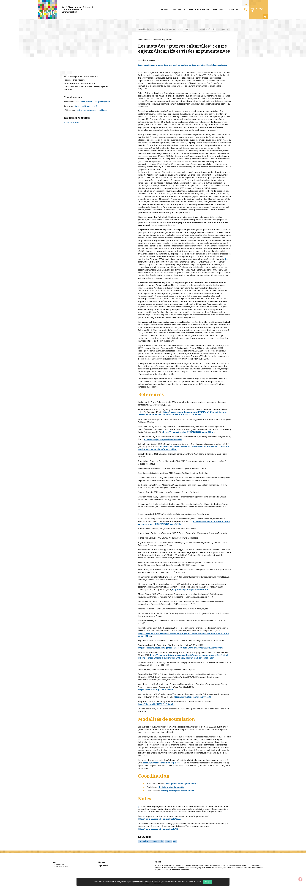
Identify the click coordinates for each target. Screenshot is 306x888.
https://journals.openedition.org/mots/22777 (159, 819)
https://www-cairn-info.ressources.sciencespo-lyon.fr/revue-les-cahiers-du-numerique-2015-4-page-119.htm (183, 634)
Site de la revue (72, 122)
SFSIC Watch (179, 9)
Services (233, 9)
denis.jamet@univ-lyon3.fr (86, 106)
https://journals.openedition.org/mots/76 (163, 762)
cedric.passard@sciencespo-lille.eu (92, 110)
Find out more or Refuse (191, 881)
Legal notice (103, 866)
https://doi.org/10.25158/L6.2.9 (152, 704)
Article (162, 29)
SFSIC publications (199, 9)
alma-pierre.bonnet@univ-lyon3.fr (95, 102)
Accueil (141, 29)
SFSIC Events (219, 9)
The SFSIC (164, 9)
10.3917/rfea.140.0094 (170, 446)
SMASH (184, 446)
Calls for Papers (151, 29)
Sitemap (101, 862)
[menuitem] (164, 9)
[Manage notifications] (300, 879)
